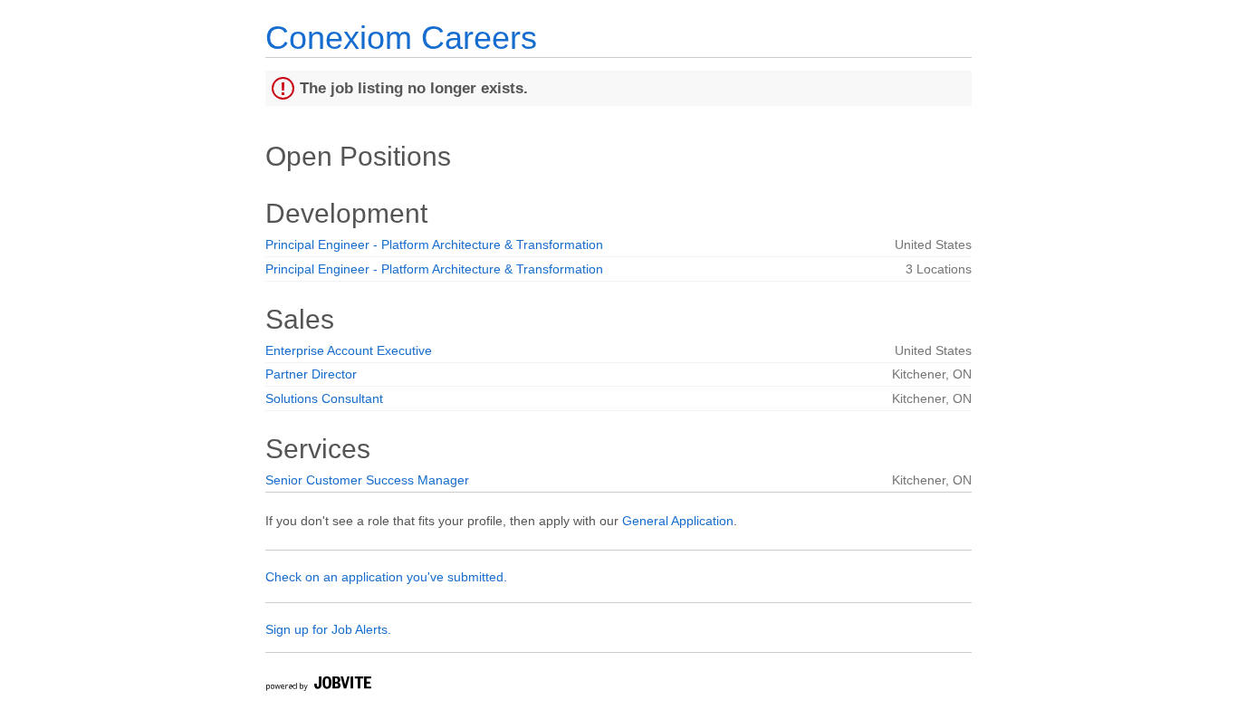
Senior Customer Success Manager (367, 480)
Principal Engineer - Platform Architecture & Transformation (434, 244)
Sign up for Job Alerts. (328, 629)
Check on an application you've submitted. (386, 577)
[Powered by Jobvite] (317, 686)
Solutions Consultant (324, 398)
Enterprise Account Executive (348, 350)
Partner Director (311, 374)
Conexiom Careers (401, 37)
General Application (678, 520)
